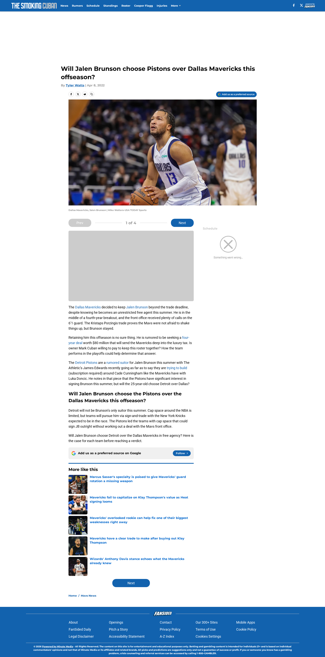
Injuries (162, 5)
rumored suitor (117, 363)
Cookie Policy (246, 629)
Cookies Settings (208, 636)
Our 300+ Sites (207, 622)
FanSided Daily (80, 629)
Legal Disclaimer (81, 636)
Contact (166, 622)
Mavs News (88, 595)
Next (182, 223)
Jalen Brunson (137, 307)
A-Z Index (167, 636)
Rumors (77, 5)
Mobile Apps (245, 622)
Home (72, 595)
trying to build (177, 368)
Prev (79, 223)
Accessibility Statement (127, 636)
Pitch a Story (118, 629)
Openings (116, 622)
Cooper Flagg (143, 5)
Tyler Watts (75, 85)
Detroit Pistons (86, 363)
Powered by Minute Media (57, 646)
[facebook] (294, 5)
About (73, 622)
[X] (301, 5)
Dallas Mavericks (88, 307)
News (64, 5)
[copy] (91, 94)
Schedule (93, 5)
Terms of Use (206, 629)
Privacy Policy (170, 629)
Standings (110, 5)
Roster (125, 5)
